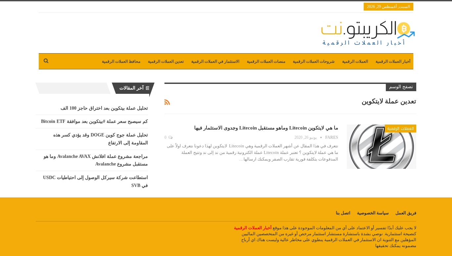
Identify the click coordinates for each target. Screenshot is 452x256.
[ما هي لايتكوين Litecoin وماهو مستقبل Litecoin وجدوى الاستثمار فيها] (381, 147)
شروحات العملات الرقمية (314, 61)
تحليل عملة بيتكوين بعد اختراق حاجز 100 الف (104, 108)
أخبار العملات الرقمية (393, 61)
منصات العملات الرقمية (266, 61)
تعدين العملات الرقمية (166, 61)
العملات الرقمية (355, 61)
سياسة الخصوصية (373, 212)
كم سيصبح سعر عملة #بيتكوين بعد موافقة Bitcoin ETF (94, 121)
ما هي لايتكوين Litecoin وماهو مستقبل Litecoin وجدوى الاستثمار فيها (266, 127)
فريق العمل (405, 212)
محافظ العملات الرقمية (121, 61)
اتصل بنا (343, 212)
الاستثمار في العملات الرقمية (215, 61)
